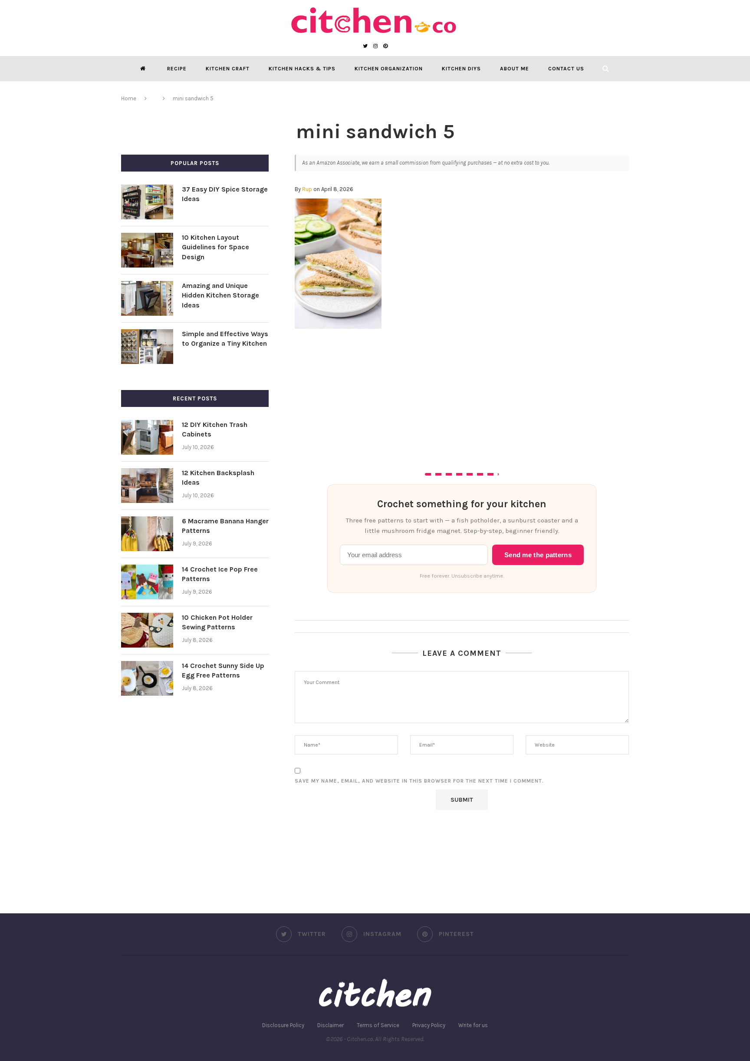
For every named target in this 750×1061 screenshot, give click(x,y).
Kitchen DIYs (461, 69)
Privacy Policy (428, 1025)
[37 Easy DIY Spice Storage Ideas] (147, 202)
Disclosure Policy (283, 1025)
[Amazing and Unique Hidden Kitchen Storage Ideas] (147, 298)
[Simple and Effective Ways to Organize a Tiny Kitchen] (147, 346)
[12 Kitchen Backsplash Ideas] (147, 485)
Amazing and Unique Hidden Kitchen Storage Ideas (220, 295)
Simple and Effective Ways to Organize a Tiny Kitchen (225, 338)
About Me (514, 69)
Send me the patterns (538, 555)
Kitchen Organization (389, 69)
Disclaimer (330, 1025)
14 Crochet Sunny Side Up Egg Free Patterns (223, 670)
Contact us (566, 69)
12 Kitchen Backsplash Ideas (218, 477)
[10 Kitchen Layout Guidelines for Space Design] (147, 250)
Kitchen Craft (228, 69)
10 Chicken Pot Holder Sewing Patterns (217, 622)
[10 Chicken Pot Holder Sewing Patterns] (147, 630)
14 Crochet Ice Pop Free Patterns (220, 574)
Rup (307, 189)
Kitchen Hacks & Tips (302, 69)
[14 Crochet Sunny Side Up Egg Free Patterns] (147, 678)
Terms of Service (378, 1025)
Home (128, 98)
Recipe (177, 69)
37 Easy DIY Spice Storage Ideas (225, 194)
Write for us (473, 1025)
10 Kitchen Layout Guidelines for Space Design (215, 247)
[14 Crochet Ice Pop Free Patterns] (147, 582)
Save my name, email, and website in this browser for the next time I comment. (419, 781)
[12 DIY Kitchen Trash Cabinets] (147, 437)
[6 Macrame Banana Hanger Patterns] (147, 533)
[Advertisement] (462, 394)
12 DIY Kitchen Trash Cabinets (214, 429)
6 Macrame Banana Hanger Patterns (225, 526)
